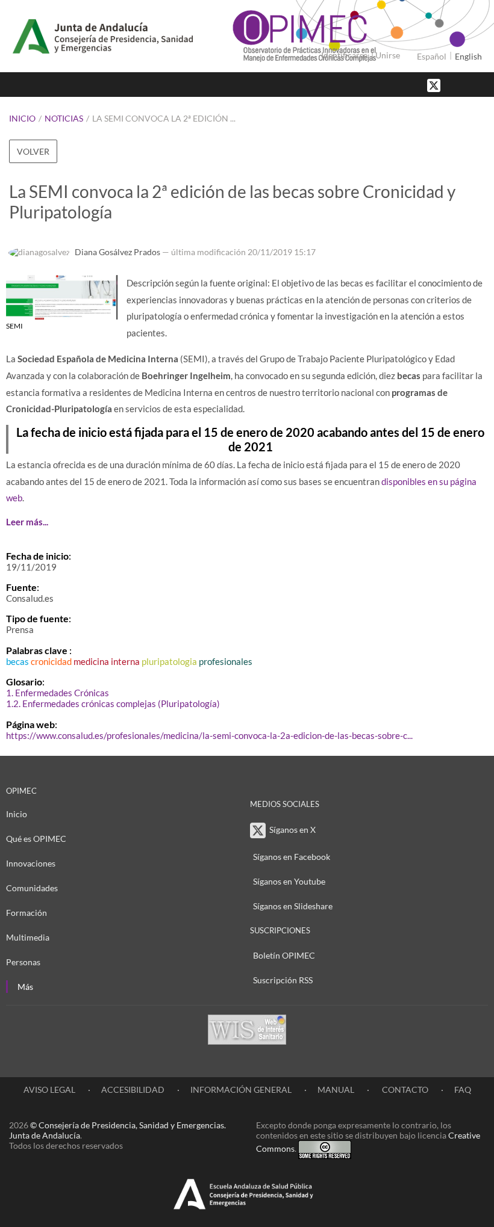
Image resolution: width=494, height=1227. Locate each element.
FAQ (462, 1089)
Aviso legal (49, 1089)
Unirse (387, 55)
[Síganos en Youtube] (467, 84)
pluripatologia (169, 661)
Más (25, 986)
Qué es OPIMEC (36, 838)
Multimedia (27, 937)
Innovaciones (30, 863)
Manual (335, 1089)
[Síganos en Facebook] (455, 84)
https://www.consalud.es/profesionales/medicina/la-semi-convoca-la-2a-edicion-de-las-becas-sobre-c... (209, 735)
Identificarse (344, 55)
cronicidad (51, 661)
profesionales (225, 661)
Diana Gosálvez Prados (117, 252)
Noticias (64, 118)
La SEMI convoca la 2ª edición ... (164, 118)
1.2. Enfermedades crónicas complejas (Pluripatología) (113, 703)
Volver (33, 151)
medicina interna (106, 661)
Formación (26, 912)
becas (17, 661)
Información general (241, 1089)
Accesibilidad (132, 1089)
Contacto (404, 1089)
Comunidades (32, 888)
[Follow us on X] (435, 84)
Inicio (22, 118)
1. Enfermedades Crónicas (57, 692)
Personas (23, 962)
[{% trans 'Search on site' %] (479, 84)
